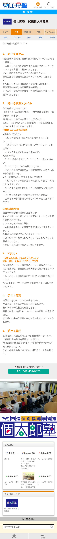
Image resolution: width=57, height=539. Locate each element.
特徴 (16, 32)
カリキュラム (50, 32)
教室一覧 (27, 32)
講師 (29, 38)
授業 (41, 38)
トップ (5, 32)
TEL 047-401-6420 (28, 371)
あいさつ (17, 38)
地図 (39, 32)
